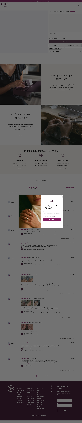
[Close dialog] (61, 197)
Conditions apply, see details (52, 222)
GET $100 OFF (52, 219)
